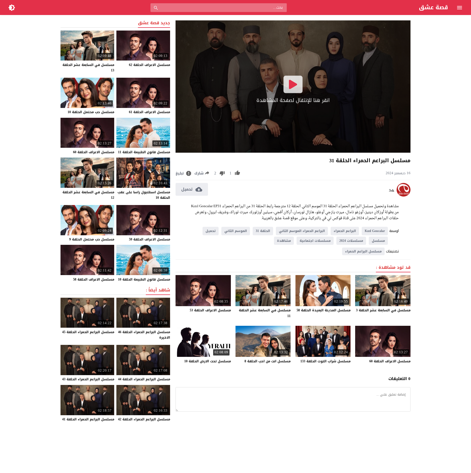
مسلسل (378, 241)
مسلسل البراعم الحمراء (363, 251)
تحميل (211, 231)
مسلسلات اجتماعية (315, 241)
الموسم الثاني (235, 231)
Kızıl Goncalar (375, 231)
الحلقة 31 (263, 231)
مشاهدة (284, 241)
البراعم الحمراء (345, 231)
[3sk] (403, 195)
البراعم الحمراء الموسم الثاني (302, 231)
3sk (391, 190)
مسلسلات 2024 (351, 241)
